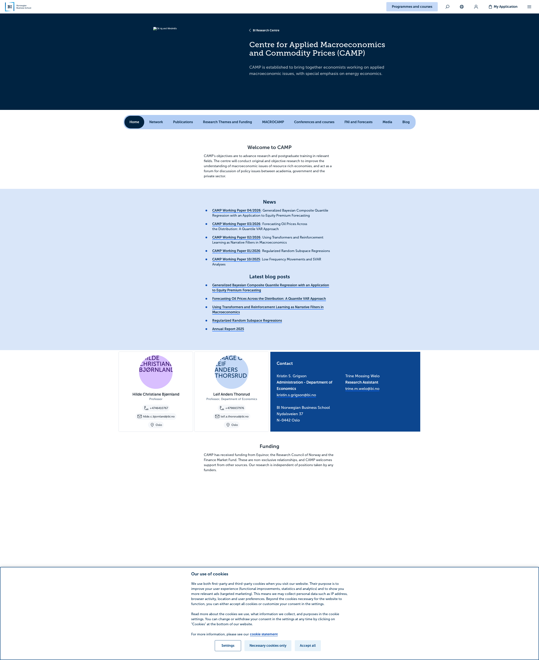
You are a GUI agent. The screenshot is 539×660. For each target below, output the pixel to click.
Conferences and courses (314, 122)
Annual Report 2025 (228, 329)
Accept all (308, 645)
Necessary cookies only (267, 645)
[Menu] (529, 6)
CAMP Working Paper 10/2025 (236, 259)
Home (134, 122)
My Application (506, 6)
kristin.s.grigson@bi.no (296, 395)
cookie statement (264, 634)
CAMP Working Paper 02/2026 (236, 237)
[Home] (18, 6)
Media (387, 122)
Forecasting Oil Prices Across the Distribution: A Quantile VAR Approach (269, 298)
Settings (227, 645)
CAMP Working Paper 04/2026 (236, 210)
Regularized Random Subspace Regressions (247, 320)
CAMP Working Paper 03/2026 (236, 224)
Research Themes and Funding (227, 122)
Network (156, 122)
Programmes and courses (412, 6)
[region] (269, 613)
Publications (183, 122)
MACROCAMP (273, 122)
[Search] (447, 6)
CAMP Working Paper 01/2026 (236, 251)
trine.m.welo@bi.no (362, 389)
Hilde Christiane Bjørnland (155, 394)
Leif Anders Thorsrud (231, 394)
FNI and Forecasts (358, 122)
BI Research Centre (266, 30)
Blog (406, 122)
